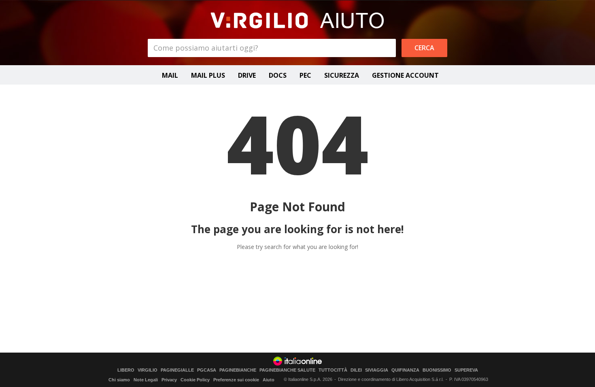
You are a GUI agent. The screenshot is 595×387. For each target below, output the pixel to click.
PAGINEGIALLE (177, 370)
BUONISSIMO (437, 370)
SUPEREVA (466, 370)
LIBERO (125, 370)
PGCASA (206, 370)
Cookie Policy (195, 379)
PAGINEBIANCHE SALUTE (287, 370)
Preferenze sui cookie (236, 379)
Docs (278, 75)
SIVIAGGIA (376, 370)
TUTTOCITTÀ (333, 370)
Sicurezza (341, 75)
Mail (170, 75)
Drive (247, 75)
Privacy (169, 379)
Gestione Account (405, 75)
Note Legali (146, 379)
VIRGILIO (147, 370)
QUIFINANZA (405, 370)
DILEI (356, 370)
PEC (305, 75)
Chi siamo (119, 379)
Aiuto (268, 379)
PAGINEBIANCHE (237, 370)
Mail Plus (208, 75)
